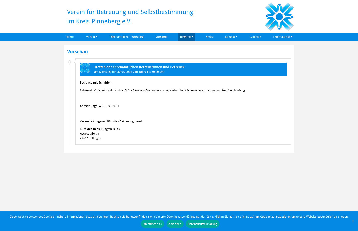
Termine (185, 37)
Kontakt (230, 37)
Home (70, 37)
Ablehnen (174, 224)
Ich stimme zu (152, 224)
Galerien (255, 37)
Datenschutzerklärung (202, 224)
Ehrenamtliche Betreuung (126, 37)
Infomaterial (281, 37)
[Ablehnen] (353, 221)
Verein (90, 37)
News (209, 37)
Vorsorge (161, 37)
